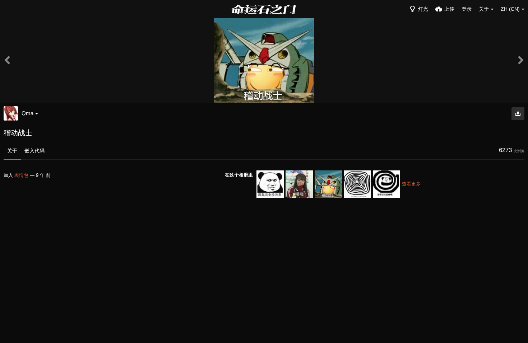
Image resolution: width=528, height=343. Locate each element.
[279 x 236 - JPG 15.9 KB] (517, 113)
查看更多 (411, 184)
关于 (12, 151)
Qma (27, 113)
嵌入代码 (34, 151)
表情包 (21, 175)
